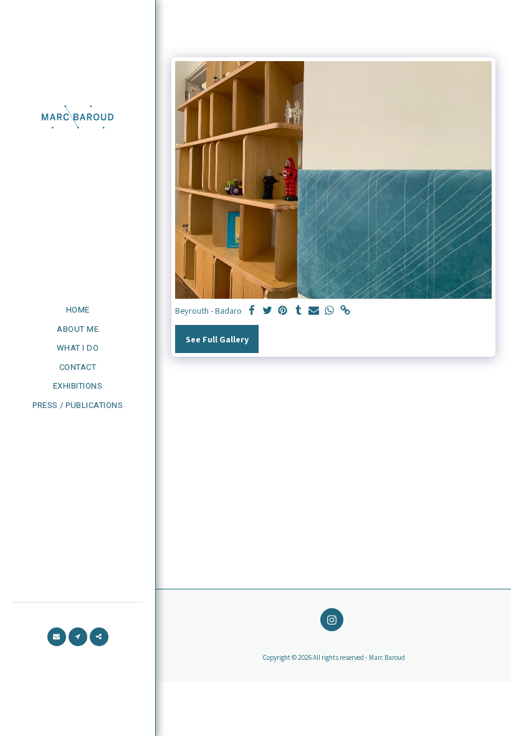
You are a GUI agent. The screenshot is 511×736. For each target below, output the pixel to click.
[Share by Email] (314, 310)
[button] (56, 636)
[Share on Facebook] (251, 310)
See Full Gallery (217, 339)
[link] (345, 310)
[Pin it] (283, 310)
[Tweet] (267, 310)
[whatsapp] (329, 310)
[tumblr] (298, 310)
